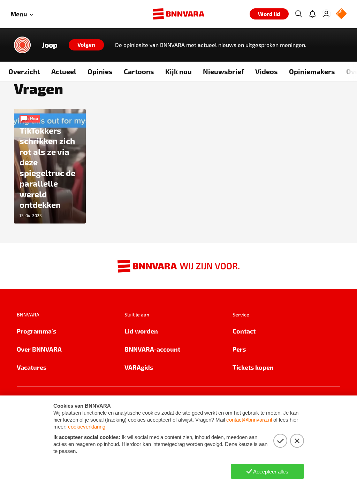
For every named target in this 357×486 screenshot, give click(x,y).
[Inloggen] (326, 14)
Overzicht (24, 71)
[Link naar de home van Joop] (22, 45)
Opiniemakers (312, 71)
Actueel (63, 71)
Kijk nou (178, 71)
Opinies (100, 71)
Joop (50, 45)
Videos (266, 71)
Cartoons (139, 71)
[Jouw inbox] (312, 14)
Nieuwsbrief (223, 71)
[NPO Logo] (341, 14)
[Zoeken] (298, 14)
